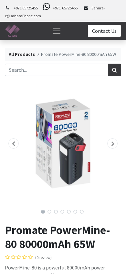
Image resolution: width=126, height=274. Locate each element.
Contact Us (104, 31)
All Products (22, 54)
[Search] (114, 70)
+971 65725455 (26, 8)
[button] (13, 143)
